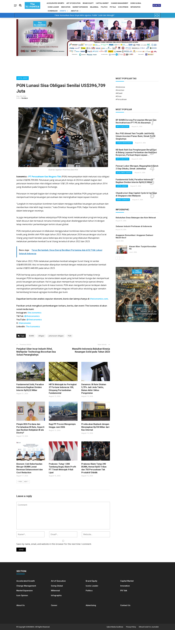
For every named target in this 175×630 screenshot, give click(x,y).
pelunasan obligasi (56, 336)
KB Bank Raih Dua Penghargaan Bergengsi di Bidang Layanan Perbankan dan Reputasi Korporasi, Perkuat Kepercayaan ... (136, 152)
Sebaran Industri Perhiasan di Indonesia (134, 226)
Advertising (91, 605)
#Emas (118, 96)
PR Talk (113, 7)
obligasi (41, 336)
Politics (104, 7)
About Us (74, 11)
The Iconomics (33, 326)
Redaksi (25, 98)
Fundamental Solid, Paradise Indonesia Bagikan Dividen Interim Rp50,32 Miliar (30, 387)
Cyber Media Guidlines (115, 627)
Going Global (135, 3)
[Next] (122, 258)
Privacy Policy (131, 627)
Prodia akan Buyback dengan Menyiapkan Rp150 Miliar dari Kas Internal (95, 427)
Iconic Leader (53, 7)
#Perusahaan (121, 99)
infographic (136, 7)
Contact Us (125, 605)
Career (54, 605)
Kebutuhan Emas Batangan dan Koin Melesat (136, 217)
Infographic (56, 595)
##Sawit (119, 93)
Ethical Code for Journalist (149, 627)
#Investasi (120, 90)
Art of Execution (73, 3)
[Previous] (118, 258)
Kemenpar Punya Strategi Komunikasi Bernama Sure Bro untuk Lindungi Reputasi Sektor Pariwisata (84, 15)
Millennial (94, 7)
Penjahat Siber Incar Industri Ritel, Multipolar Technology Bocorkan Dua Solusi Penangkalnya (36, 351)
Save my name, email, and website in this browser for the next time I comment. (53, 544)
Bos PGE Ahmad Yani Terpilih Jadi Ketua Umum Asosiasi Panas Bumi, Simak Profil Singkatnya (135, 136)
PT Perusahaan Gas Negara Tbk (44, 176)
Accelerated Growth (55, 3)
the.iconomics (34, 312)
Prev (20, 481)
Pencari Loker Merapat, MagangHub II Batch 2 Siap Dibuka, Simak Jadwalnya (137, 167)
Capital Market (102, 3)
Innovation (65, 7)
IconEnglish (53, 11)
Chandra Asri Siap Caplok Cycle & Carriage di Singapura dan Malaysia (136, 194)
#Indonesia (120, 87)
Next (26, 481)
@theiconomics (32, 316)
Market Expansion (80, 7)
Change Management (119, 3)
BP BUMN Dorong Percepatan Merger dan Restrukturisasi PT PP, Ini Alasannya (136, 121)
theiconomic (25, 323)
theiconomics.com (99, 298)
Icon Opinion (123, 7)
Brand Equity (88, 3)
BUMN (31, 336)
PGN (69, 336)
